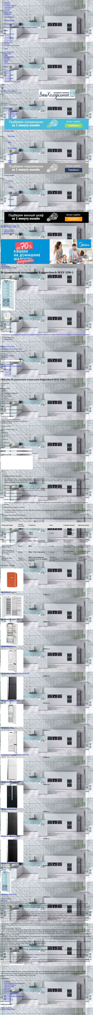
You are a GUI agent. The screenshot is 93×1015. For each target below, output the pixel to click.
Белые (22, 334)
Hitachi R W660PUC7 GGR (9, 809)
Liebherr (6, 73)
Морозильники (9, 20)
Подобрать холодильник (11, 45)
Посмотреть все (9, 34)
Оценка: (4, 471)
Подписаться (5, 966)
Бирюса (6, 60)
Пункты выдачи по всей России (14, 983)
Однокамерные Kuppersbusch (80, 334)
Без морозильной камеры (32, 334)
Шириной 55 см (45, 334)
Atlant (6, 62)
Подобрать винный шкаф (12, 81)
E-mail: (3, 451)
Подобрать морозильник (12, 63)
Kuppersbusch (8, 339)
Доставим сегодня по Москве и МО (11, 349)
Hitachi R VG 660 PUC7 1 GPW (10, 782)
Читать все (4, 900)
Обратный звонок (6, 101)
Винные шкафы (10, 24)
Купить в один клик (7, 364)
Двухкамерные (9, 37)
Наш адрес (7, 9)
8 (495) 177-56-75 (9, 91)
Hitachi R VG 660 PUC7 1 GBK (10, 863)
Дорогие (17, 334)
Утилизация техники (10, 994)
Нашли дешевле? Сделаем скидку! (11, 366)
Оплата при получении (7, 346)
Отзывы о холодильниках (12, 991)
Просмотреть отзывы (7, 355)
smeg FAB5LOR (6, 592)
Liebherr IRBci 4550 (7, 646)
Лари (6, 55)
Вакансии (7, 1001)
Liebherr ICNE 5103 (7, 727)
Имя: (3, 447)
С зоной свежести (56, 334)
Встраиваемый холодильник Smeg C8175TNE (15, 754)
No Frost (6, 35)
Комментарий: (6, 454)
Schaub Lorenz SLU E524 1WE (10, 619)
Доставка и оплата (10, 5)
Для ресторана (8, 75)
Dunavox (7, 71)
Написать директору (6, 1013)
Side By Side (8, 42)
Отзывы (6, 10)
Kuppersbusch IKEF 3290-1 (9, 894)
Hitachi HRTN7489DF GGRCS (10, 700)
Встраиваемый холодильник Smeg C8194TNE (15, 673)
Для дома (7, 76)
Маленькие (7, 53)
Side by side (11, 116)
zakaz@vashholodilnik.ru (8, 1009)
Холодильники (9, 17)
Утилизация (8, 12)
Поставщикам (8, 999)
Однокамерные (9, 39)
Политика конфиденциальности (14, 996)
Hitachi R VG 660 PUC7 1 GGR (10, 836)
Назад (6, 30)
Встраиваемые (8, 40)
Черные (6, 43)
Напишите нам (9, 7)
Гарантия (7, 4)
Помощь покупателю (10, 993)
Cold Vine (7, 80)
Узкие (12, 334)
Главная (6, 2)
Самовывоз (7, 14)
